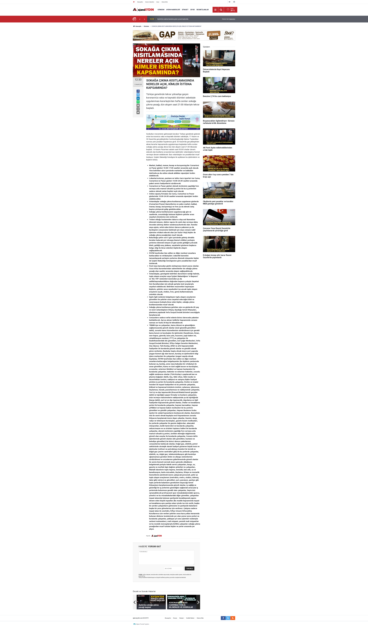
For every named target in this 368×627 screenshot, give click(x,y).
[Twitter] (138, 94)
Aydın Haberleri (173, 10)
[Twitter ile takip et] (228, 618)
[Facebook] (138, 91)
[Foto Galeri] (234, 2)
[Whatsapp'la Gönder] (138, 101)
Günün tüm (228, 19)
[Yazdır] (138, 108)
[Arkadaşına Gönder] (138, 105)
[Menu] (215, 10)
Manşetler (140, 2)
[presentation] (139, 19)
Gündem (161, 10)
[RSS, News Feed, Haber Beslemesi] (232, 618)
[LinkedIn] (138, 98)
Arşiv (157, 2)
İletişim (181, 618)
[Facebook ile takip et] (223, 618)
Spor (192, 10)
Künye (175, 618)
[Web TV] (229, 2)
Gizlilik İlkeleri (190, 618)
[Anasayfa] (134, 2)
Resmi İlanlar (203, 10)
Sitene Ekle (165, 2)
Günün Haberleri (149, 2)
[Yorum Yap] (138, 112)
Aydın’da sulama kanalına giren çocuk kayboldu (172, 19)
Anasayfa (138, 26)
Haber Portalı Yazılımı (142, 624)
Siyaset (185, 10)
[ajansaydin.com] (143, 9)
